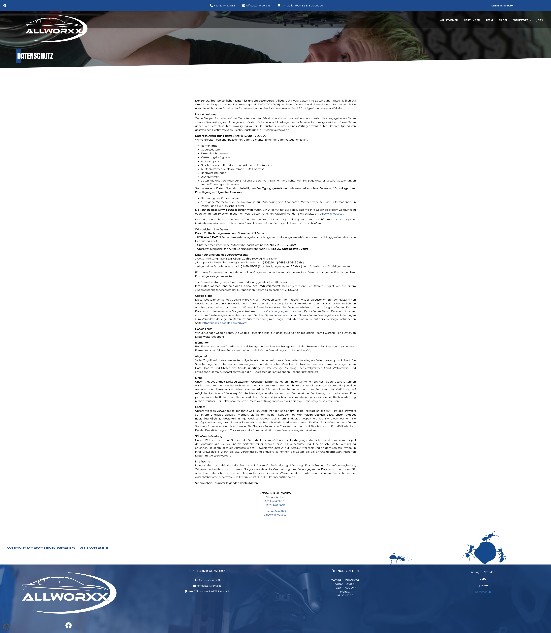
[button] (6, 626)
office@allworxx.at (331, 213)
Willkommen (449, 20)
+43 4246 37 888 (275, 510)
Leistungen (472, 20)
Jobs (540, 20)
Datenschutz (483, 592)
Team (489, 20)
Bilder (503, 20)
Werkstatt (520, 20)
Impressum (483, 585)
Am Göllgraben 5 (275, 501)
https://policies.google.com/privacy (281, 311)
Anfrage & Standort (483, 572)
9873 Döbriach (275, 504)
